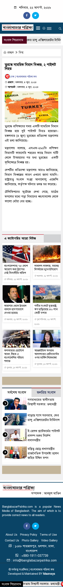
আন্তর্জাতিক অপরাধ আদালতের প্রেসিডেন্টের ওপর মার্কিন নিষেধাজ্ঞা (46, 354)
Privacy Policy (28, 534)
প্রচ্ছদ (10, 52)
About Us (11, 534)
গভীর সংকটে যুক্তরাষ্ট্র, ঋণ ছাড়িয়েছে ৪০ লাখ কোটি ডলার (46, 309)
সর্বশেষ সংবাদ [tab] (17, 392)
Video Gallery (49, 540)
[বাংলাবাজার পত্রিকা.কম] (18, 487)
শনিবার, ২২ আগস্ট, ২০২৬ (17, 279)
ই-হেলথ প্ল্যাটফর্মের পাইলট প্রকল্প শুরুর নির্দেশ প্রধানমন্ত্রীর (44, 435)
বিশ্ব (21, 52)
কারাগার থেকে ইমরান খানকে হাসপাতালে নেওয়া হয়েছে (15, 309)
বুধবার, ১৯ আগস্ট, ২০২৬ (16, 367)
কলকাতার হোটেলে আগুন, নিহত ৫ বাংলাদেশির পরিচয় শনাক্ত (14, 356)
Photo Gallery (30, 540)
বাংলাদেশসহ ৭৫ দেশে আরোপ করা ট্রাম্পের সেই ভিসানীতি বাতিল (16, 269)
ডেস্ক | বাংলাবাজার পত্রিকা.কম (23, 76)
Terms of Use (48, 534)
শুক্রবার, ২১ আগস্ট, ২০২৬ (47, 276)
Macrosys (49, 574)
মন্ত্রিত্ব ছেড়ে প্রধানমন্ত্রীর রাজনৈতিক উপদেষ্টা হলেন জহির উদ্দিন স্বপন (43, 453)
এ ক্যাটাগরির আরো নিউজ (20, 238)
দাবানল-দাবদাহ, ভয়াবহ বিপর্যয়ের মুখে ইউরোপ (46, 267)
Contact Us (12, 540)
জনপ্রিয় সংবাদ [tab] (46, 392)
